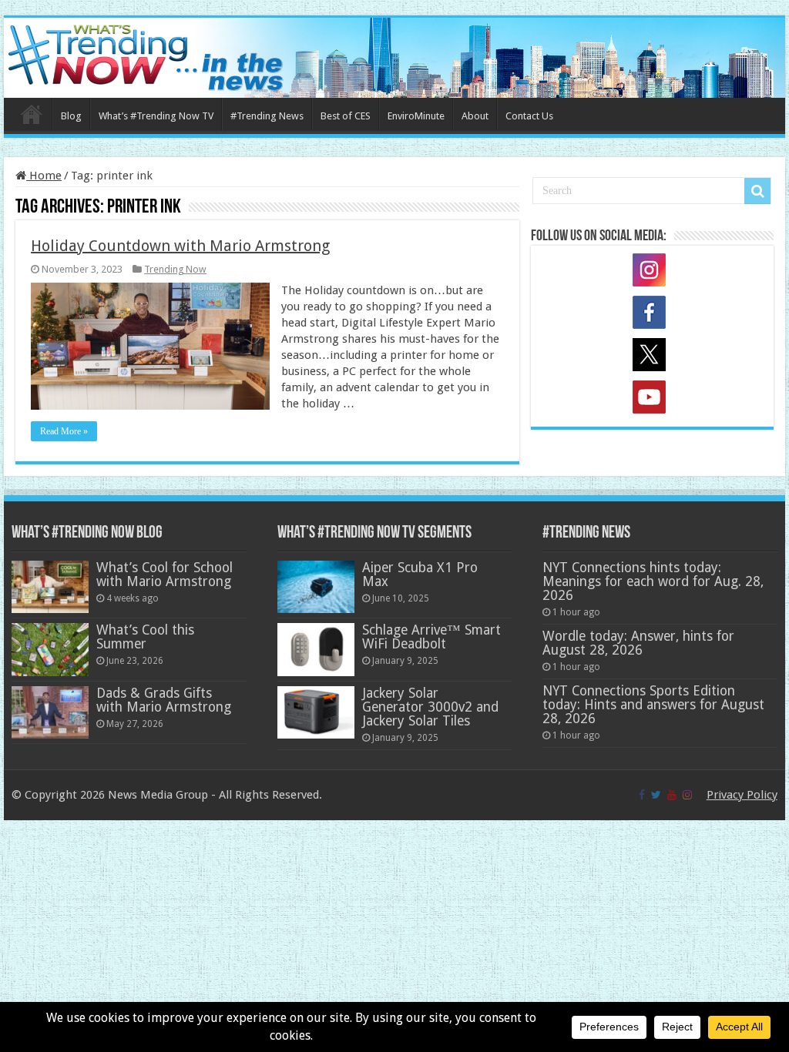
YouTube (652, 399)
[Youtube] (672, 795)
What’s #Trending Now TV (156, 116)
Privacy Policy (742, 795)
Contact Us (529, 116)
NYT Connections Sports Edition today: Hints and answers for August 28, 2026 (653, 704)
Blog (71, 116)
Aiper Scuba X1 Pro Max (420, 574)
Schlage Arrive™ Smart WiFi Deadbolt (431, 637)
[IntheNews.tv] (394, 54)
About (475, 116)
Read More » (64, 431)
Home (32, 114)
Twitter (652, 357)
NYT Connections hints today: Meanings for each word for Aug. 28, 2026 (653, 581)
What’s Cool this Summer (145, 637)
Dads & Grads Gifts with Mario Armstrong (163, 700)
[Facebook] (641, 795)
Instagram (652, 272)
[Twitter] (656, 795)
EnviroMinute (416, 116)
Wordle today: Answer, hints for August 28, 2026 (638, 643)
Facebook (652, 315)
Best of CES (346, 116)
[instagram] (687, 795)
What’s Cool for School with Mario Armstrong (164, 574)
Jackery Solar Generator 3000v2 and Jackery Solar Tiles (430, 707)
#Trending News (267, 116)
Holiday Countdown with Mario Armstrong (180, 245)
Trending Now (175, 269)
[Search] (757, 191)
